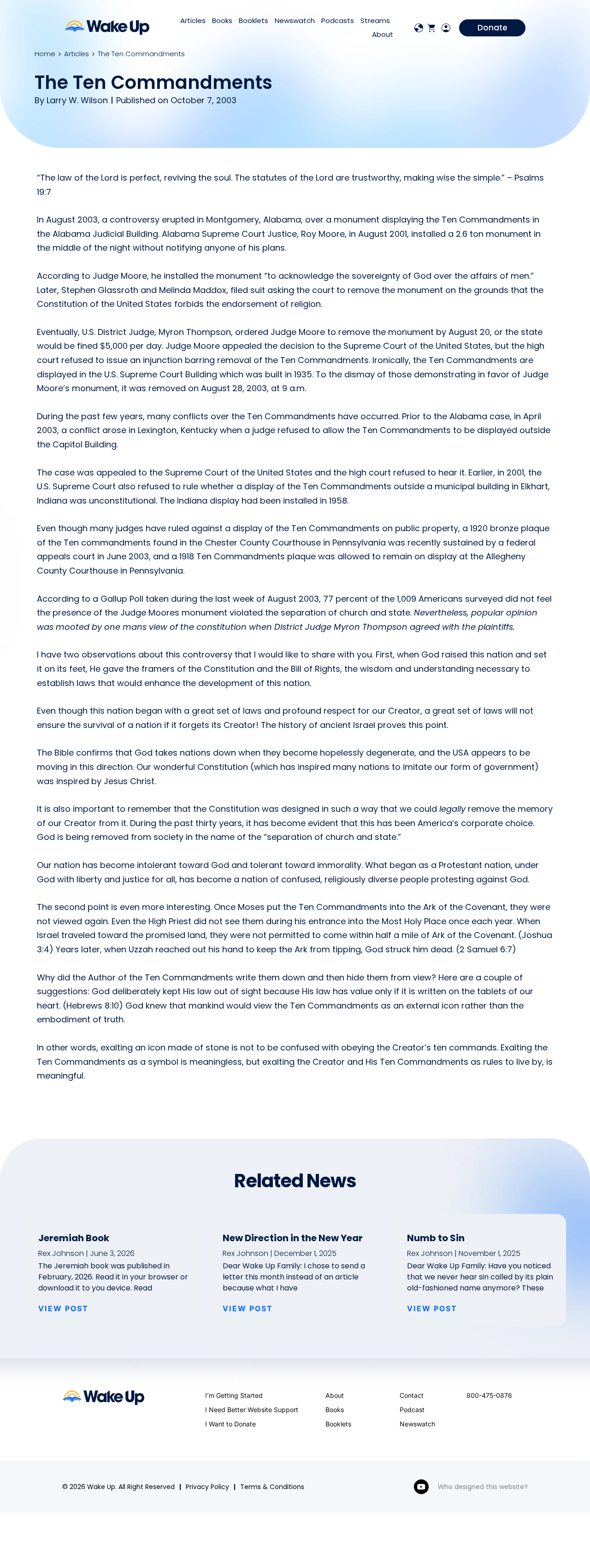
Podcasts (337, 20)
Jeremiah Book (73, 1238)
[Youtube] (421, 1486)
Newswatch (295, 20)
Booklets (253, 20)
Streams (375, 20)
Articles (193, 20)
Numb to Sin (436, 1238)
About (382, 34)
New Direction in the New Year (293, 1238)
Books (222, 20)
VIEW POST (63, 1308)
